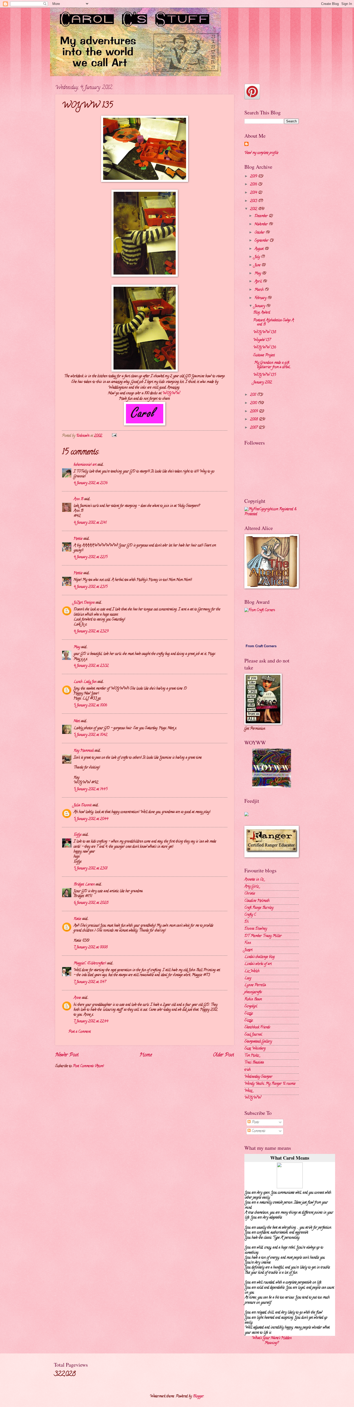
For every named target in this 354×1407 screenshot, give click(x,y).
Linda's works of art (258, 964)
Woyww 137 (262, 340)
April (258, 281)
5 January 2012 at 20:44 (91, 819)
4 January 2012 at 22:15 (91, 557)
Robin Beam (253, 999)
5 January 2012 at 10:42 (90, 735)
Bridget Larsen (84, 884)
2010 (254, 403)
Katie (77, 919)
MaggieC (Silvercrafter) (90, 963)
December (261, 216)
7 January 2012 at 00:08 (91, 947)
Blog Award (261, 312)
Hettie (78, 539)
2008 (254, 419)
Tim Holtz (251, 1055)
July (257, 257)
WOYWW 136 (264, 347)
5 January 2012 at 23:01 (90, 868)
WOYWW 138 (264, 332)
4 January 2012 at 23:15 (91, 587)
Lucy (247, 978)
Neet (77, 721)
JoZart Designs (84, 603)
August (259, 249)
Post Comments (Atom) (88, 1066)
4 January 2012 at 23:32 (91, 666)
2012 (254, 209)
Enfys (77, 835)
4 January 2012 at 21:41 (90, 523)
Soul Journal (253, 1034)
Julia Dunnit (82, 805)
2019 (254, 176)
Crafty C (250, 915)
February (260, 298)
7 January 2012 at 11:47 (90, 982)
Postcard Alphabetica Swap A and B (273, 323)
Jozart (248, 950)
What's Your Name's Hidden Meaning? (272, 1341)
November (261, 224)
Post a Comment (79, 1032)
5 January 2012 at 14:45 (91, 789)
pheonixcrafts (253, 992)
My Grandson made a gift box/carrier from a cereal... (272, 365)
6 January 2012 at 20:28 (91, 903)
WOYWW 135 (264, 375)
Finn (247, 943)
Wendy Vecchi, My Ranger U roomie (269, 1084)
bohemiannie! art (85, 465)
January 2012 (262, 382)
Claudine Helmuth (257, 901)
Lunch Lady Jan (85, 682)
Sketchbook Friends (257, 1027)
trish (247, 1070)
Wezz (248, 1091)
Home (145, 1055)
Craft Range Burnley (258, 908)
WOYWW (171, 393)
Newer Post (67, 1055)
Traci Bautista (254, 1062)
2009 (254, 411)
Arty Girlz (251, 886)
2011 (253, 395)
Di (246, 922)
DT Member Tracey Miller (263, 936)
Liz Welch (251, 971)
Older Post (223, 1055)
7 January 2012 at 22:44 (91, 1021)
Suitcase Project (264, 355)
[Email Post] (114, 436)
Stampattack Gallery (258, 1041)
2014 (254, 193)
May (77, 647)
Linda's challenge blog (259, 957)
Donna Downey (255, 929)
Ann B (78, 499)
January (260, 306)
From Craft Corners (261, 646)
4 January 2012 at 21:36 (91, 483)
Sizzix (248, 1013)
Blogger (198, 1396)
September (262, 241)
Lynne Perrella (255, 985)
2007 (254, 428)
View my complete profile (261, 153)
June (257, 265)
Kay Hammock (84, 751)
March (259, 290)
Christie (249, 893)
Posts (255, 1122)
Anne (77, 998)
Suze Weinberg (255, 1048)
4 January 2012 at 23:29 (91, 631)
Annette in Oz (254, 879)
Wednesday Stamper (258, 1077)
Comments (258, 1131)
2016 (254, 184)
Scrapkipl (250, 1006)
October (260, 232)
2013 (254, 201)
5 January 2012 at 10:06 (90, 705)
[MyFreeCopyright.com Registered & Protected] (271, 514)
